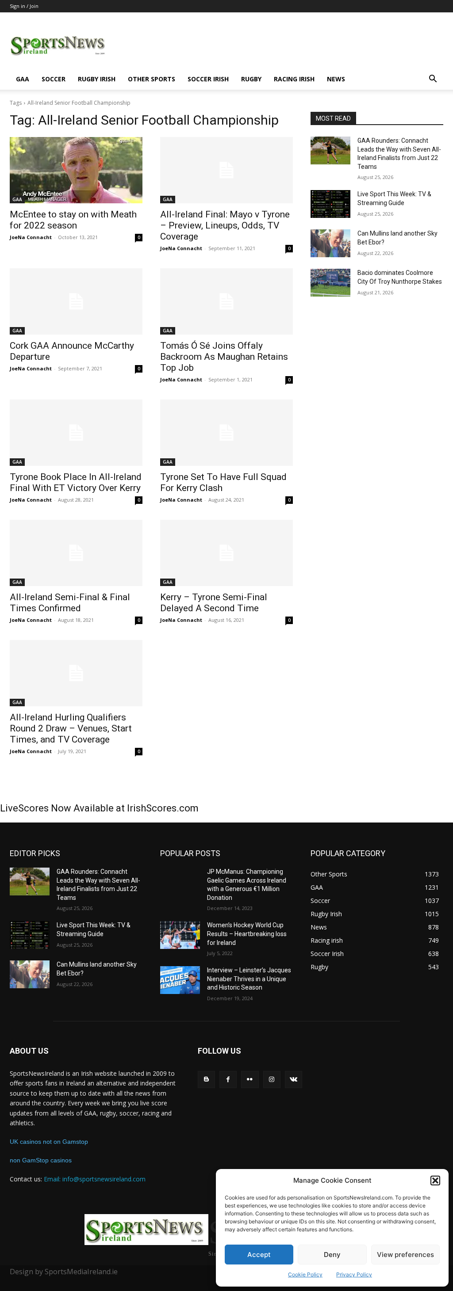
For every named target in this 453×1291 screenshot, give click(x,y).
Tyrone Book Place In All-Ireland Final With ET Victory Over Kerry (76, 482)
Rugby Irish (96, 79)
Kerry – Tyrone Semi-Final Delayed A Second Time (213, 602)
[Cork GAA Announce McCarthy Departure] (76, 301)
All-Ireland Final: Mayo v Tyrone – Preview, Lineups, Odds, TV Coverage (225, 225)
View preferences (405, 1254)
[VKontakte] (293, 1079)
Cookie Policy (305, 1274)
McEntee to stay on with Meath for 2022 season (73, 220)
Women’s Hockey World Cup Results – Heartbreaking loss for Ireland (247, 934)
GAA (22, 79)
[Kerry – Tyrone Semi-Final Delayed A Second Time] (226, 553)
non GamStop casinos (41, 1160)
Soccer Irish (208, 79)
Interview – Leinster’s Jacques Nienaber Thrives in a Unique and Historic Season (249, 979)
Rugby (251, 79)
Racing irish (294, 79)
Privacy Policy (354, 1274)
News (336, 79)
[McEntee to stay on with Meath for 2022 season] (76, 170)
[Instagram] (271, 1079)
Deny (332, 1254)
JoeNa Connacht (31, 237)
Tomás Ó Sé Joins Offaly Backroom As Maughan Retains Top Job (224, 356)
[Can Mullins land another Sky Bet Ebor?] (330, 243)
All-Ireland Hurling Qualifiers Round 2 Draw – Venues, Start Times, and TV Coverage (71, 728)
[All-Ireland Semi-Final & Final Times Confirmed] (76, 553)
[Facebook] (228, 1079)
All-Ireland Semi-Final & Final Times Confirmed (70, 602)
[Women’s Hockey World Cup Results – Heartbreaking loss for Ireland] (180, 935)
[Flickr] (249, 1079)
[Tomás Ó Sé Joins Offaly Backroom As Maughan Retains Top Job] (226, 301)
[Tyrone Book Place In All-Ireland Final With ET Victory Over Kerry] (76, 433)
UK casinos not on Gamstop (49, 1141)
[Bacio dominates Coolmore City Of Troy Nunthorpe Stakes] (330, 283)
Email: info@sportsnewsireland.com (95, 1179)
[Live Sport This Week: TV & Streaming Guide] (330, 204)
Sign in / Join (24, 6)
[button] (435, 1180)
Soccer (53, 79)
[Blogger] (206, 1079)
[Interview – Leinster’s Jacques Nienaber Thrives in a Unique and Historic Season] (180, 980)
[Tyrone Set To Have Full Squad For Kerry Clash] (226, 433)
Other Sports (151, 79)
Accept (259, 1254)
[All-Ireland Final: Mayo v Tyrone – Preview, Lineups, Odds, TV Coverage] (226, 170)
